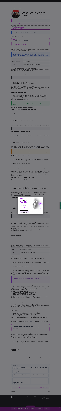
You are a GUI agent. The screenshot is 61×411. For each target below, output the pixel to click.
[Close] (30, 197)
